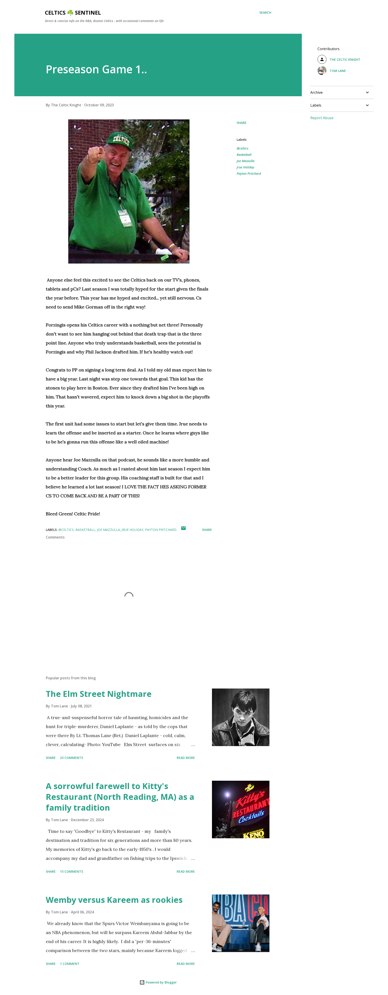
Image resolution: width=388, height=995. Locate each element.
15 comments (71, 871)
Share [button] (242, 123)
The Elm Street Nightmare (99, 693)
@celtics (242, 148)
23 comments (71, 758)
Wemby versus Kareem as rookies (114, 899)
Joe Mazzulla (245, 161)
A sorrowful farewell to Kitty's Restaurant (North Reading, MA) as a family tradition (120, 796)
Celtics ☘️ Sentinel (73, 12)
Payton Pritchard (249, 173)
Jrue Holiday (245, 167)
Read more (186, 758)
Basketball (244, 154)
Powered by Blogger (161, 982)
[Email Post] (183, 530)
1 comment (69, 963)
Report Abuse (321, 117)
